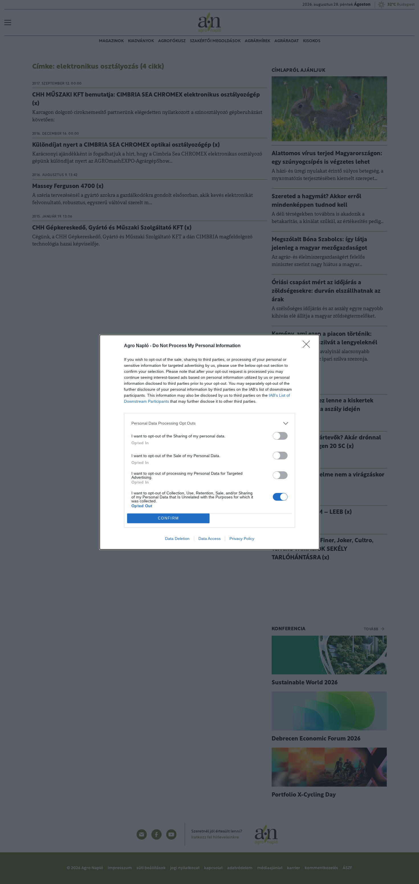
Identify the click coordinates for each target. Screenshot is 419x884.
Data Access (209, 538)
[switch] (280, 436)
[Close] (308, 346)
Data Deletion (177, 538)
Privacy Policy (241, 538)
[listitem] (209, 423)
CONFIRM (168, 518)
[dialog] (209, 442)
